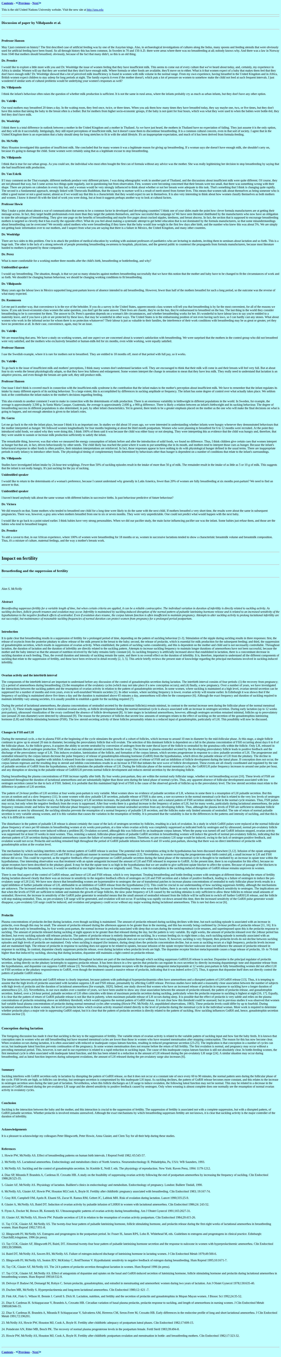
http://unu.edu (95, 9)
